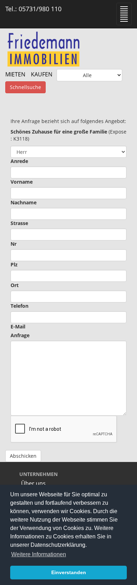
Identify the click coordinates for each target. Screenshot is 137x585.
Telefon (19, 305)
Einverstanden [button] (68, 572)
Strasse (19, 223)
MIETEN (15, 74)
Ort (15, 285)
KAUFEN (41, 74)
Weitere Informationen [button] (38, 554)
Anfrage (20, 335)
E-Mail (18, 326)
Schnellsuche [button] (25, 87)
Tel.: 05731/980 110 (33, 9)
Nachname (24, 202)
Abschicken (23, 456)
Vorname (22, 181)
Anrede (19, 161)
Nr (14, 243)
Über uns (33, 483)
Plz (14, 264)
